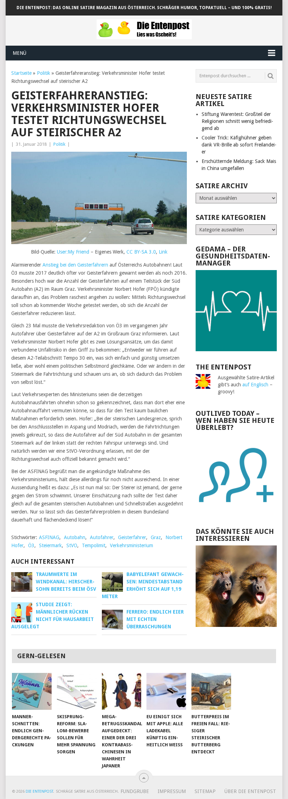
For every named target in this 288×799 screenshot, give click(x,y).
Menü (19, 53)
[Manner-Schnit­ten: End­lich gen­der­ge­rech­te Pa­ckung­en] (32, 691)
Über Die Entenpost (250, 791)
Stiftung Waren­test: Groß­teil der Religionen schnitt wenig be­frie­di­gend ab (237, 121)
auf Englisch (255, 384)
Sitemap (205, 791)
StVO (71, 545)
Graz (156, 537)
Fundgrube (134, 791)
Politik (43, 73)
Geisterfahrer (132, 537)
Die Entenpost (39, 791)
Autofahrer (101, 537)
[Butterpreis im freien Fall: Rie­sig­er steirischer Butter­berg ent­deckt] (211, 691)
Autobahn (74, 537)
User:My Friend (73, 252)
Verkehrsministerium (131, 545)
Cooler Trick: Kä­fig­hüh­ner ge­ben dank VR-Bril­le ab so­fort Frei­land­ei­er (239, 145)
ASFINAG (49, 537)
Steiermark (50, 545)
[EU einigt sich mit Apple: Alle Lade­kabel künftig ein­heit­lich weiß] (166, 691)
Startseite (21, 73)
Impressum (172, 791)
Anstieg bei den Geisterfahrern (75, 265)
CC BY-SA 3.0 (141, 252)
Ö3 (31, 545)
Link (163, 252)
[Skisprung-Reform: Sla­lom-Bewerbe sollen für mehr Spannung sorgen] (77, 691)
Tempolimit (93, 545)
